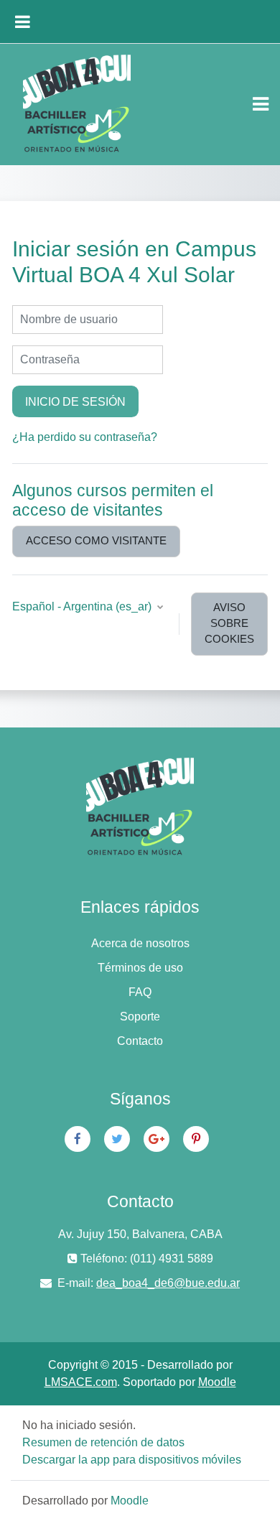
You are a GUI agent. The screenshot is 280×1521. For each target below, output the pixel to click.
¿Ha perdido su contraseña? (84, 437)
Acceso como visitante (96, 540)
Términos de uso (140, 968)
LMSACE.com (81, 1382)
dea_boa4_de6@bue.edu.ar (168, 1283)
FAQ (140, 992)
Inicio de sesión (75, 401)
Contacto (140, 1041)
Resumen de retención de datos (103, 1442)
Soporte (140, 1016)
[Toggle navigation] (260, 104)
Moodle (217, 1382)
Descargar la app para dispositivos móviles (131, 1459)
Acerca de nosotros (140, 943)
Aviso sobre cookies (229, 623)
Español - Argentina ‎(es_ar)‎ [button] (83, 606)
